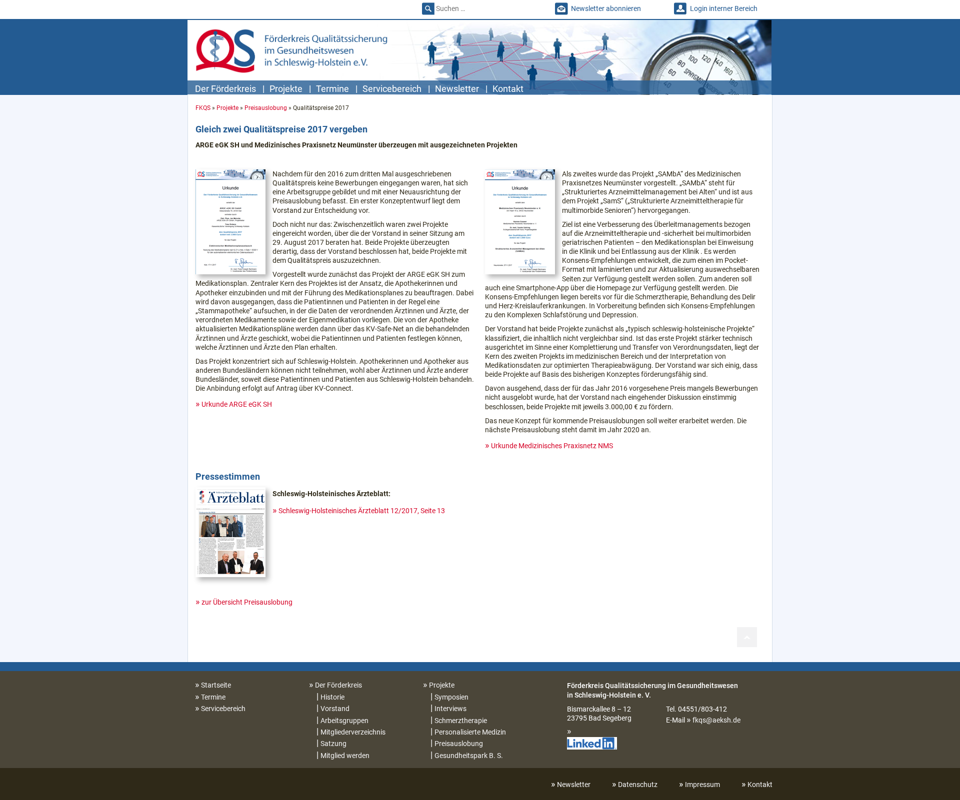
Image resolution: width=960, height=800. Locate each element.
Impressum (702, 785)
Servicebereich (392, 88)
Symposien (451, 697)
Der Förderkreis (225, 88)
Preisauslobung (265, 107)
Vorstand (335, 709)
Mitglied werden (345, 756)
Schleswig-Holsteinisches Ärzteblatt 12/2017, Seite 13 (361, 511)
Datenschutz (638, 785)
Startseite (216, 685)
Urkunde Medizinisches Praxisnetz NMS (552, 446)
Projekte (286, 88)
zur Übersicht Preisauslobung (247, 602)
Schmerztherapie (460, 721)
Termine (332, 88)
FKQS (203, 107)
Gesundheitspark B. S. (468, 756)
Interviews (450, 709)
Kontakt (508, 88)
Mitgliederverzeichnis (353, 732)
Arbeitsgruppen (344, 721)
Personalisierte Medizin (470, 732)
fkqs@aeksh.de (716, 720)
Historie (332, 697)
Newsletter (457, 88)
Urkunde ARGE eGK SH (237, 404)
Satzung (333, 744)
